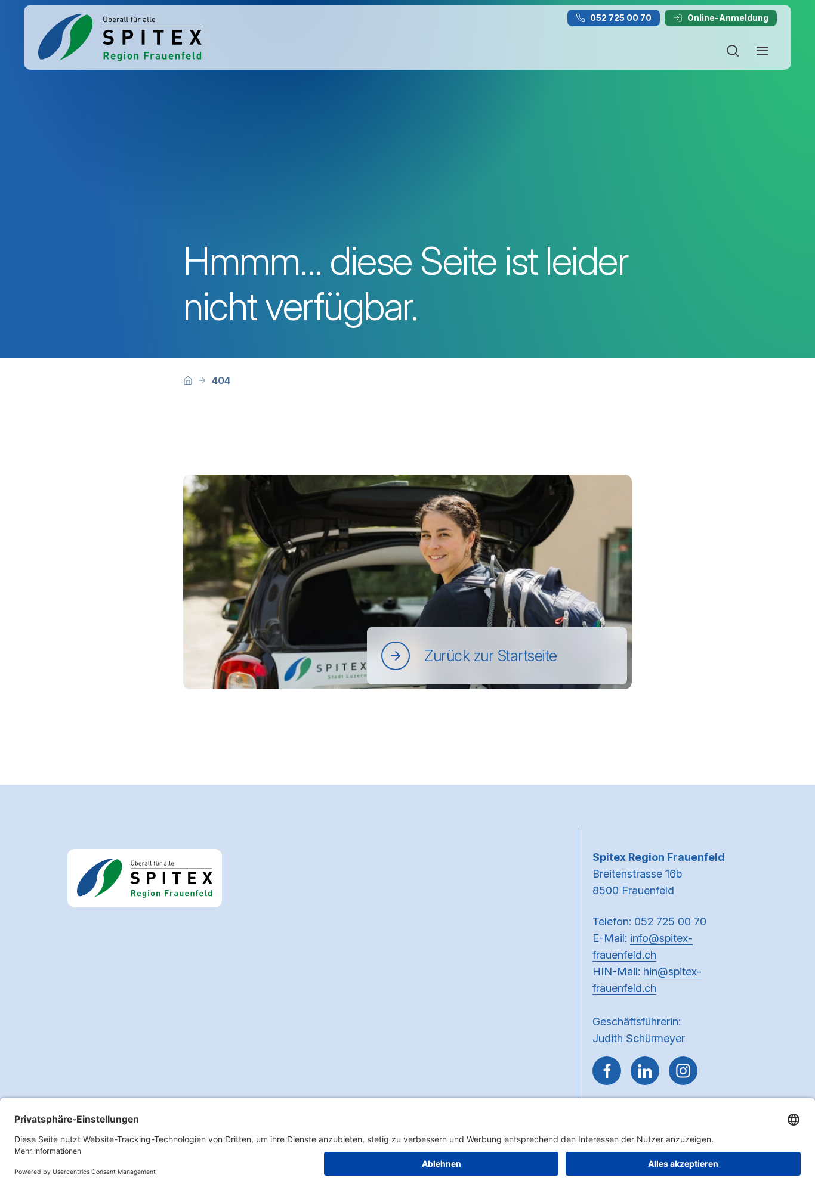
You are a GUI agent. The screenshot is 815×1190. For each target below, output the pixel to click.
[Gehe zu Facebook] (606, 1070)
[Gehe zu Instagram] (683, 1070)
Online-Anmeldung (727, 18)
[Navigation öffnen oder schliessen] (762, 50)
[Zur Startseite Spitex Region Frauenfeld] (120, 37)
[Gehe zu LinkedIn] (645, 1070)
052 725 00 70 (621, 18)
